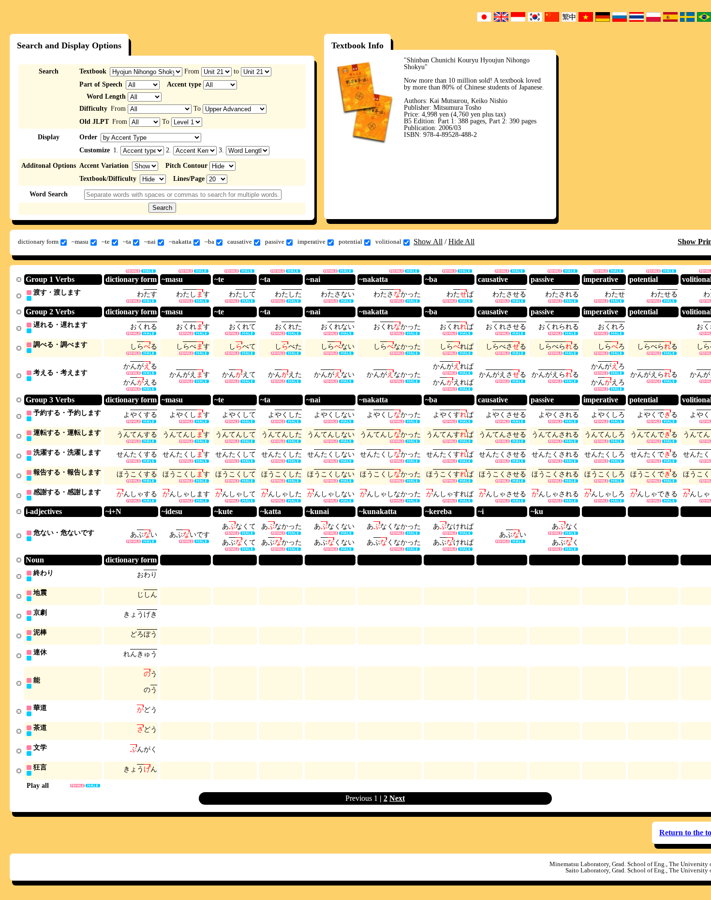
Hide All (461, 241)
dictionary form (38, 241)
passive (274, 241)
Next (397, 798)
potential (350, 241)
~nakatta (180, 241)
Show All (428, 241)
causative (239, 241)
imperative (311, 241)
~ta (127, 241)
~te (106, 241)
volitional (388, 241)
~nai (150, 241)
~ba (209, 241)
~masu (80, 241)
